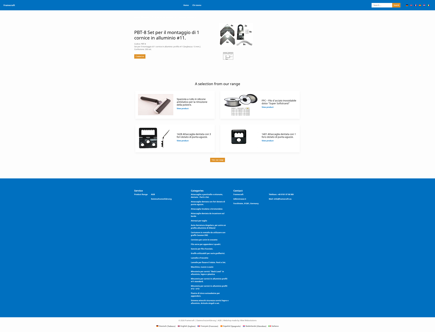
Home (186, 5)
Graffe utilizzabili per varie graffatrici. (208, 253)
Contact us (140, 56)
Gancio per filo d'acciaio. (202, 249)
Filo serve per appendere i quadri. (206, 244)
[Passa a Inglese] (411, 5)
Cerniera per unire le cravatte (204, 239)
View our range (218, 160)
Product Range (141, 194)
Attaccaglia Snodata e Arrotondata (206, 209)
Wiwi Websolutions (248, 320)
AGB (153, 194)
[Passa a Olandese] (424, 5)
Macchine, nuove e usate (202, 267)
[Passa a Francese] (415, 5)
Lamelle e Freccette (199, 258)
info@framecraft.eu (283, 199)
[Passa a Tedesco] (407, 5)
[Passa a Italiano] (428, 5)
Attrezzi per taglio (199, 220)
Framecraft (9, 5)
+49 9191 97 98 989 (286, 194)
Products (145, 17)
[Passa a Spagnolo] (420, 5)
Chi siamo (196, 5)
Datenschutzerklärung (161, 199)
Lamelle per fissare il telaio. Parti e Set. (208, 262)
